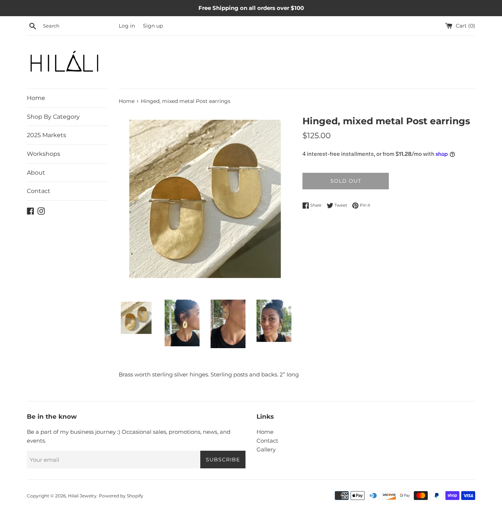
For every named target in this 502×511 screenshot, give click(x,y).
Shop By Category (53, 116)
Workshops (43, 153)
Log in (127, 26)
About (36, 172)
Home (36, 97)
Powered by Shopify (121, 496)
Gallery (266, 449)
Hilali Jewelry (82, 496)
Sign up (153, 26)
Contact (38, 190)
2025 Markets (46, 135)
